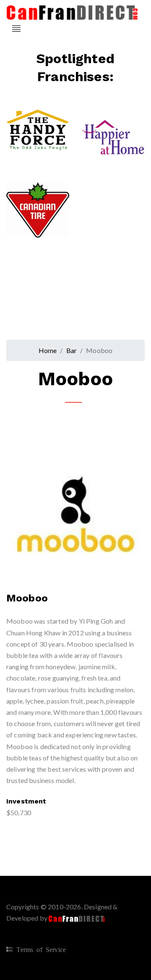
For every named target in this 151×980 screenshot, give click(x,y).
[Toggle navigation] (16, 28)
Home (48, 350)
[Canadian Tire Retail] (42, 204)
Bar (71, 350)
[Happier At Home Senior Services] (115, 128)
